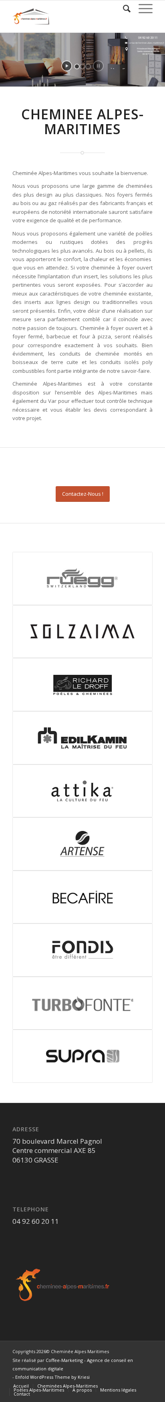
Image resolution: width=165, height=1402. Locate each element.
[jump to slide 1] (77, 66)
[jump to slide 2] (82, 66)
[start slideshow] (66, 65)
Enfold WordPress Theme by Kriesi (52, 1377)
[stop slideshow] (98, 65)
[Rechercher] (123, 8)
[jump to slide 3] (88, 66)
